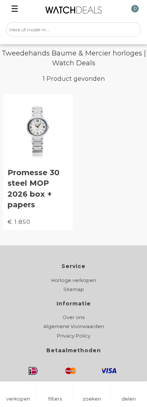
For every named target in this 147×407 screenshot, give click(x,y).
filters (55, 399)
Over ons (73, 317)
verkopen (18, 399)
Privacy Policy (73, 336)
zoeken (92, 399)
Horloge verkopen (73, 280)
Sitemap (73, 289)
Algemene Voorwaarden (73, 326)
